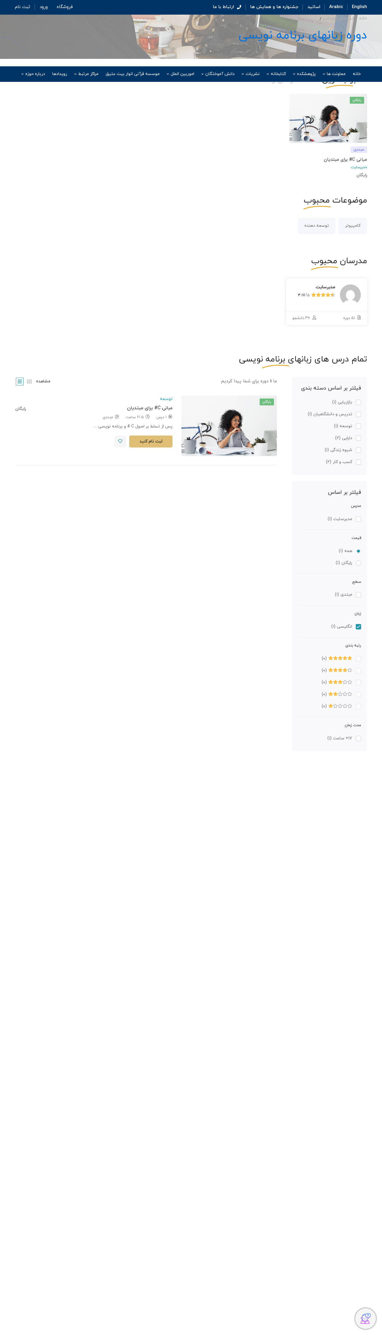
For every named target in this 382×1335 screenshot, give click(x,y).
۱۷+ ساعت (339, 738)
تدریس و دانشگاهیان (330, 414)
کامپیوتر (353, 226)
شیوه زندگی (338, 450)
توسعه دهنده (316, 226)
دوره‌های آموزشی (338, 18)
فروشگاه (65, 7)
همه (345, 551)
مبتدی (343, 594)
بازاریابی (342, 402)
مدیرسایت (359, 167)
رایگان (344, 563)
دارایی (343, 438)
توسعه (343, 426)
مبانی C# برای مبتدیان (345, 160)
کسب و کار (339, 462)
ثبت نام (22, 7)
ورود (44, 7)
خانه (363, 18)
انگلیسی (341, 626)
